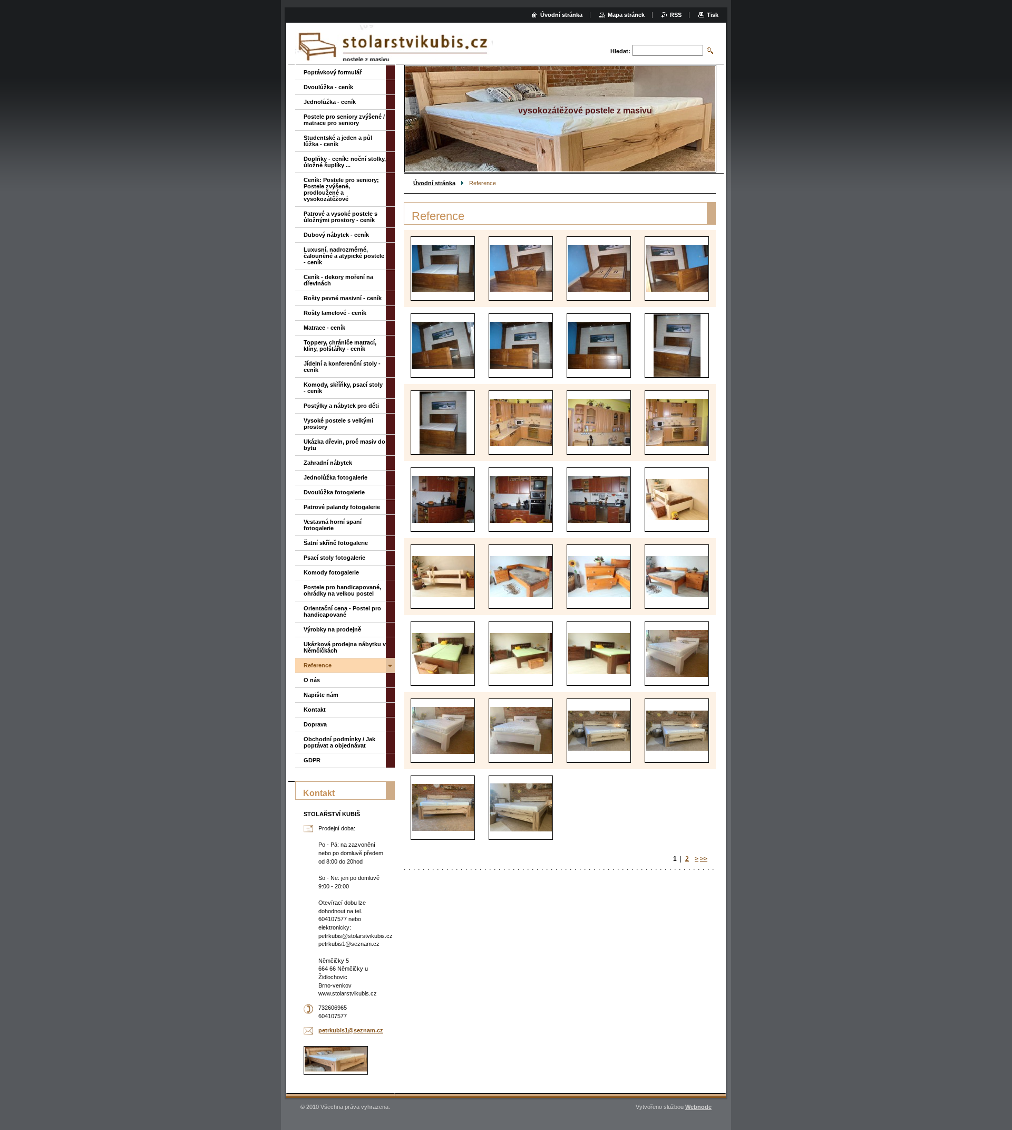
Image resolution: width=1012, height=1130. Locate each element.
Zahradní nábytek (328, 462)
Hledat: (620, 51)
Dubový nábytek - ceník (336, 235)
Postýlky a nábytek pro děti (341, 406)
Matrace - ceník (324, 327)
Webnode (698, 1107)
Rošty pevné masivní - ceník (343, 298)
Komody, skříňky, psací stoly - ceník (343, 387)
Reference (318, 665)
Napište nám (321, 695)
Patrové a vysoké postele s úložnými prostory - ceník (340, 216)
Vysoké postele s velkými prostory (338, 423)
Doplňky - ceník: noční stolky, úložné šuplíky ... (345, 162)
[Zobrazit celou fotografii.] (442, 268)
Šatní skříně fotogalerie (336, 543)
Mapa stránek (626, 15)
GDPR (312, 760)
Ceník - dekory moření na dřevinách (338, 280)
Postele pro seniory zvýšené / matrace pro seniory (344, 119)
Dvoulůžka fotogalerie (334, 492)
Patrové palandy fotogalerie (342, 507)
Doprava (315, 724)
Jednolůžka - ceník (330, 102)
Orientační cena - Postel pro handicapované (342, 611)
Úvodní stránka (434, 183)
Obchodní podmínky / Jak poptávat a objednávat (339, 742)
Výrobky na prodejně (332, 629)
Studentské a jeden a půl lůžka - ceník (338, 141)
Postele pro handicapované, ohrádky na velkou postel (342, 590)
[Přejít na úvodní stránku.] (394, 44)
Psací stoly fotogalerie (334, 557)
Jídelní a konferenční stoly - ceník (342, 366)
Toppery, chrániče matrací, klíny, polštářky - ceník (340, 345)
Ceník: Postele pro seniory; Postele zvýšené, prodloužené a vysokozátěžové (341, 189)
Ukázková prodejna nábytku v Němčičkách (345, 647)
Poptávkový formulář (333, 72)
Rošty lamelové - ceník (335, 313)
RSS (676, 15)
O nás (312, 680)
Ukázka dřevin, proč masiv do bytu (344, 444)
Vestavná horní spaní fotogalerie (333, 525)
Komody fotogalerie (331, 572)
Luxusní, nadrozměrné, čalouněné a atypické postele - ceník (344, 255)
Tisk (712, 15)
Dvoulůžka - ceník (328, 87)
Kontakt (315, 709)
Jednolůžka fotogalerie (335, 477)
